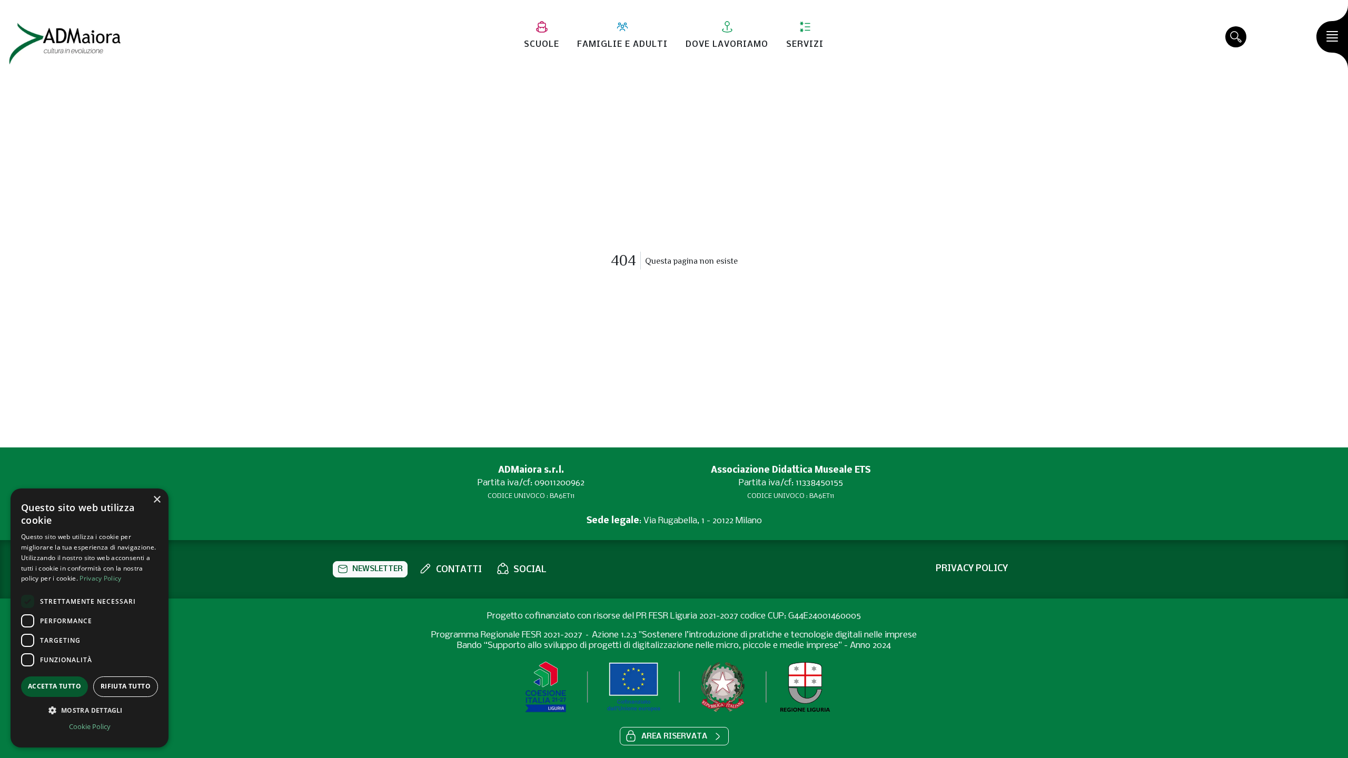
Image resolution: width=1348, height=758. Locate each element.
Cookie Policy (90, 726)
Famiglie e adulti (622, 44)
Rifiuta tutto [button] (126, 686)
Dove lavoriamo (727, 44)
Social (530, 570)
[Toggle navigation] (1332, 37)
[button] (370, 569)
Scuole (541, 44)
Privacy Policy (100, 578)
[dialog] (89, 617)
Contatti (459, 570)
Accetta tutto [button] (54, 686)
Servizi (805, 44)
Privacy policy (972, 569)
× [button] (157, 500)
